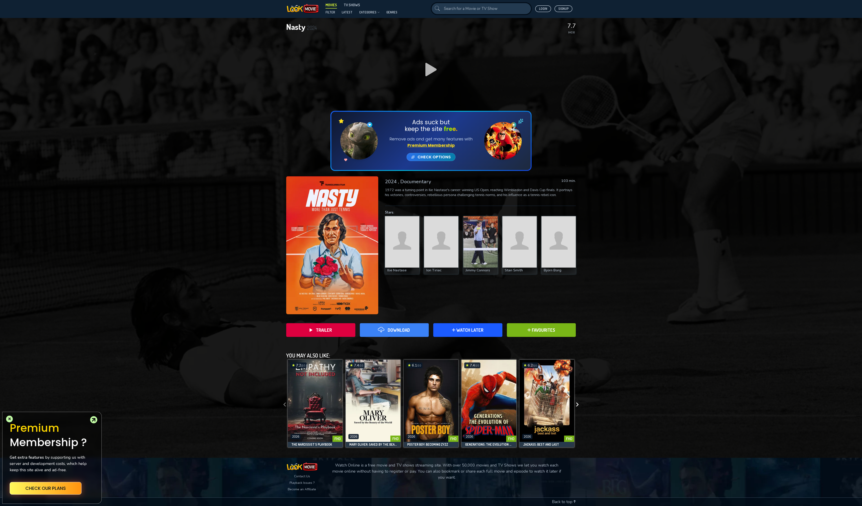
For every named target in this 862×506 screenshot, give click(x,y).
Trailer (324, 330)
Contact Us (302, 476)
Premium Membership (431, 145)
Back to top (563, 501)
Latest (347, 12)
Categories (367, 12)
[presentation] (283, 404)
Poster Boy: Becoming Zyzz (427, 444)
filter (330, 12)
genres (391, 12)
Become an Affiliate (302, 489)
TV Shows (352, 5)
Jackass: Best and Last (541, 444)
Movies (331, 5)
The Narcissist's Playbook (311, 444)
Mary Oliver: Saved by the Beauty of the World (373, 444)
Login (543, 9)
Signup (563, 9)
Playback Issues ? (302, 483)
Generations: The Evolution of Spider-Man (489, 444)
